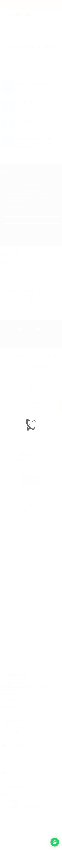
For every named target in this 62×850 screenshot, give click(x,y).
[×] (54, 842)
